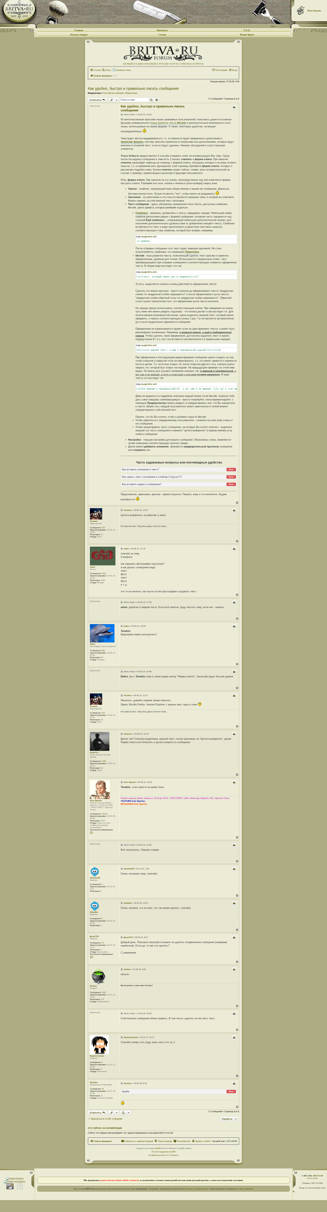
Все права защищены (244, 1189)
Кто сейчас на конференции (105, 1128)
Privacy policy (312, 1178)
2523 (104, 573)
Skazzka (94, 1082)
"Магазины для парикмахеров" (196, 1189)
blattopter (120, 93)
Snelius (93, 986)
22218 (104, 814)
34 (103, 1089)
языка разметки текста (168, 122)
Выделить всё (149, 237)
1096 (104, 761)
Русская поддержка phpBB (164, 1152)
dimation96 (95, 878)
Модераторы (131, 93)
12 (103, 943)
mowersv (94, 752)
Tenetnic (94, 521)
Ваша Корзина (314, 10)
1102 (104, 992)
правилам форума (132, 141)
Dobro (92, 644)
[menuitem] (106, 70)
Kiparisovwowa (97, 1056)
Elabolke (94, 912)
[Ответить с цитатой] (234, 107)
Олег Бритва (108, 93)
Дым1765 (94, 936)
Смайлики (141, 213)
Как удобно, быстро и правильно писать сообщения (133, 88)
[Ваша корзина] (301, 10)
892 (103, 650)
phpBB (157, 1148)
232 (103, 528)
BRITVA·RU (318, 1176)
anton (92, 567)
